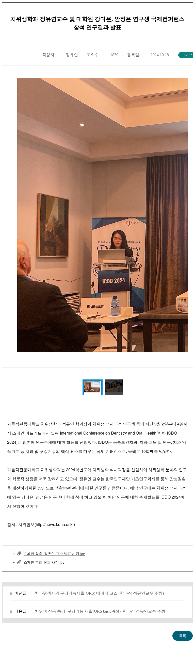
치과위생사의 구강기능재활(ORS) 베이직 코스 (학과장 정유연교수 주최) (99, 593)
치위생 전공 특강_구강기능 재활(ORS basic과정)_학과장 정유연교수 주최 (100, 611)
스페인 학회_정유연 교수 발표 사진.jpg (54, 554)
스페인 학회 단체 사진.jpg (44, 562)
